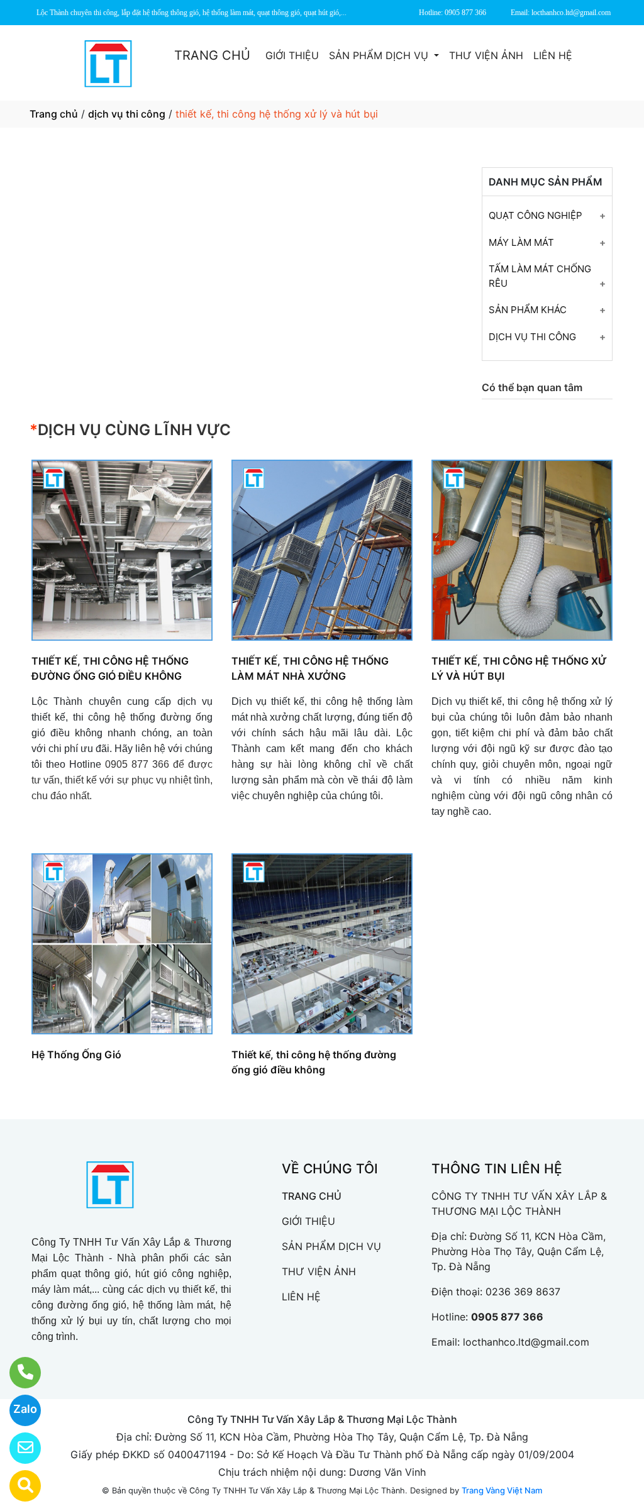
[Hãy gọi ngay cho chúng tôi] (17, 1373)
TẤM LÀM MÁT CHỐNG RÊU (540, 276)
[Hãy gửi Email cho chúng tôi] (17, 1448)
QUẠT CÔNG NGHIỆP (535, 215)
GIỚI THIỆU (292, 55)
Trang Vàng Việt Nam (502, 1490)
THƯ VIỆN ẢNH (486, 55)
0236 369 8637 (523, 1291)
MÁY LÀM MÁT (521, 242)
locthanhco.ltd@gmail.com (526, 1342)
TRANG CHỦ (212, 55)
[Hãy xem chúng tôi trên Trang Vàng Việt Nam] (17, 1486)
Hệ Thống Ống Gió (76, 1054)
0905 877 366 (507, 1316)
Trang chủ (54, 114)
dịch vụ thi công (126, 114)
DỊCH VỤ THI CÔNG (532, 337)
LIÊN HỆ (552, 55)
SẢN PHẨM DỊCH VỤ (380, 55)
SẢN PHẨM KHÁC (528, 310)
